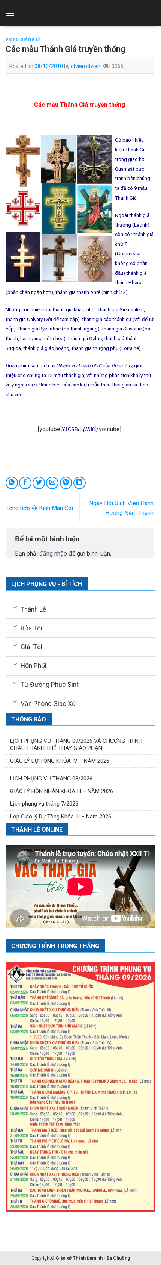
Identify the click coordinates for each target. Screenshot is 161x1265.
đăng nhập (53, 553)
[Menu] (10, 13)
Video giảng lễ (23, 39)
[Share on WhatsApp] (12, 483)
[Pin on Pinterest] (66, 483)
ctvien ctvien (85, 66)
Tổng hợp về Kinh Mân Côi (39, 508)
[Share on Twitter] (39, 483)
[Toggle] (14, 607)
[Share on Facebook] (25, 483)
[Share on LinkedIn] (79, 483)
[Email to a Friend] (52, 483)
